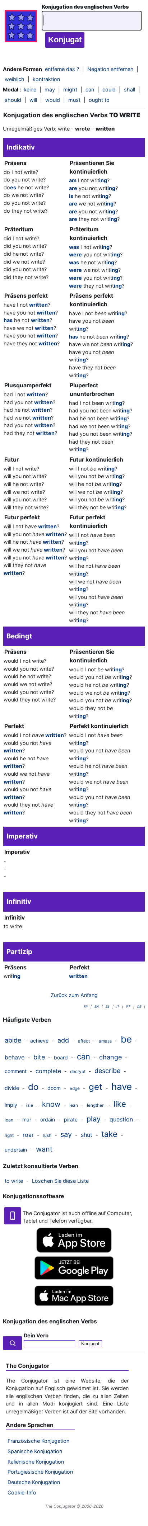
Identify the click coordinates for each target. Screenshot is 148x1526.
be (126, 1039)
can (83, 1056)
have (121, 1086)
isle (29, 1105)
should (13, 100)
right (9, 1135)
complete (48, 1070)
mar (26, 1119)
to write (14, 1181)
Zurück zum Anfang (74, 995)
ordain (47, 1119)
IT (117, 1006)
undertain (16, 1150)
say (66, 1134)
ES (108, 1006)
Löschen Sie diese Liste (60, 1181)
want (44, 1149)
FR (86, 1006)
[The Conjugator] (21, 28)
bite (39, 1057)
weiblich (14, 79)
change (110, 1057)
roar (28, 1134)
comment (16, 1071)
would (52, 100)
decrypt (77, 1071)
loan (9, 1120)
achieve (39, 1041)
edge (75, 1088)
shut (86, 1134)
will (33, 100)
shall (129, 89)
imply (11, 1105)
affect (84, 1041)
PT (128, 1006)
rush (47, 1135)
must (74, 100)
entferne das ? (62, 69)
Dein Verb (36, 1335)
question (121, 1119)
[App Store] (74, 1251)
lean (73, 1105)
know (51, 1104)
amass (105, 1041)
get (95, 1087)
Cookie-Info (22, 1492)
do (33, 1087)
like (120, 1104)
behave (14, 1057)
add (63, 1040)
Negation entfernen (110, 69)
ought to (99, 100)
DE (139, 1006)
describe (107, 1070)
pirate (71, 1119)
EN (96, 1006)
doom (54, 1088)
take (109, 1134)
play (94, 1119)
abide (13, 1040)
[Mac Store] (74, 1306)
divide (12, 1088)
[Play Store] (74, 1277)
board (61, 1057)
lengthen (96, 1105)
